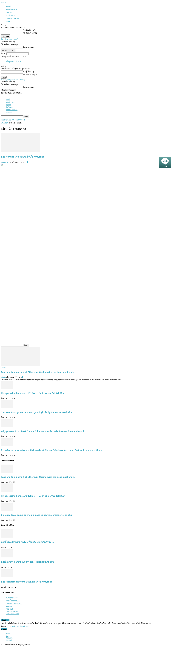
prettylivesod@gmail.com (19, 626)
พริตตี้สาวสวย (11, 10)
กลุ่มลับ (9, 13)
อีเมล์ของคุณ (28, 47)
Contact (9, 640)
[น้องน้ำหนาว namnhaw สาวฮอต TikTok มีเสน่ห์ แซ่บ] (7, 557)
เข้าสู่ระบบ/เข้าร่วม (13, 61)
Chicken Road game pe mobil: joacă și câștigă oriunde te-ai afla (36, 412)
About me (9, 638)
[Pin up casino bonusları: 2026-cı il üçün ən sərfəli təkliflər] (7, 389)
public (3, 367)
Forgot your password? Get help (13, 80)
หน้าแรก (4, 123)
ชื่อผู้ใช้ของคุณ (29, 30)
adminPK (4, 162)
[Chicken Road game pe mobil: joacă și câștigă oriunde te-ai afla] (7, 408)
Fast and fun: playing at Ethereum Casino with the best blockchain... (38, 372)
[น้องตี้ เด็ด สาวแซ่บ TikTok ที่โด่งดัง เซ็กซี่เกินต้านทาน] (7, 537)
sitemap (8, 21)
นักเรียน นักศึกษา (13, 19)
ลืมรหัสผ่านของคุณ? (9, 39)
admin (3, 377)
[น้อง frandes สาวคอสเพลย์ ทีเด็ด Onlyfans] (20, 152)
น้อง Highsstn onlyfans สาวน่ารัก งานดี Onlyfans (26, 581)
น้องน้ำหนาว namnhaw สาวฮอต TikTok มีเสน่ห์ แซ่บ (27, 562)
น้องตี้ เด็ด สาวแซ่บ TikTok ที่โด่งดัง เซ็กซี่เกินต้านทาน (27, 542)
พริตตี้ (8, 7)
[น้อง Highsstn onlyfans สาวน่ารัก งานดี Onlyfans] (7, 577)
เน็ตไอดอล (10, 16)
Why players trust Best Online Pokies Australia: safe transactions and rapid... (43, 431)
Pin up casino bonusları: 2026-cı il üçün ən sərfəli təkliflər (33, 393)
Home (8, 633)
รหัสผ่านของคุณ (30, 33)
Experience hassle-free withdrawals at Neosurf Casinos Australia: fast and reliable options (51, 450)
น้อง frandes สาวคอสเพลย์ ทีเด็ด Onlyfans (22, 156)
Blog (7, 636)
